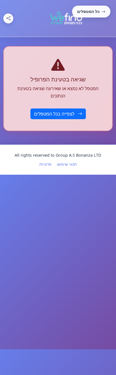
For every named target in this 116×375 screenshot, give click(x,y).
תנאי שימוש (67, 164)
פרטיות (45, 164)
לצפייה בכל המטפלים (54, 114)
